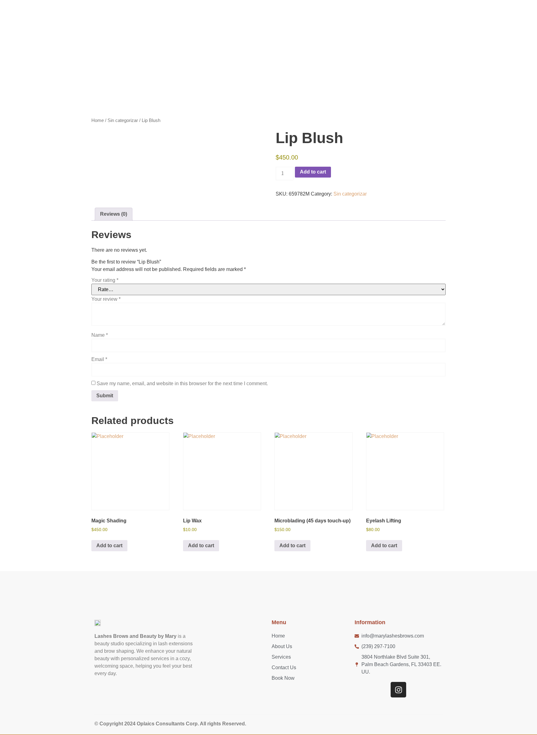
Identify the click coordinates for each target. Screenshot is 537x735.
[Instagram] (398, 689)
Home (97, 120)
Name (99, 335)
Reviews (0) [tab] (113, 214)
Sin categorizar (123, 120)
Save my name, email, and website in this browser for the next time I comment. (182, 383)
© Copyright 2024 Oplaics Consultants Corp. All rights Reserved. (170, 723)
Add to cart (313, 171)
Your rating (104, 280)
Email (99, 359)
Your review (106, 299)
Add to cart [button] (109, 545)
